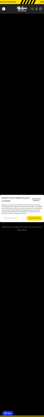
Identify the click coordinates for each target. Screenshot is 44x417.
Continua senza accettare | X (36, 199)
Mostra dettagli (10, 218)
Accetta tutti (34, 218)
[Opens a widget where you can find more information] (7, 413)
